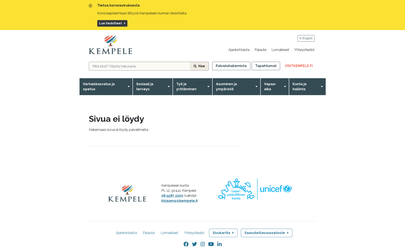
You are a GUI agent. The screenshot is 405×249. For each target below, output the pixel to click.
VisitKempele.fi (300, 67)
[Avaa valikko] (129, 86)
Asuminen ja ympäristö (226, 86)
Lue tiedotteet (110, 23)
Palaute (260, 50)
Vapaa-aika (270, 86)
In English (306, 38)
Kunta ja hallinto (299, 86)
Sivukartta (221, 233)
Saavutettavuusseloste (264, 233)
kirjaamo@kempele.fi (179, 201)
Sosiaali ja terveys (144, 86)
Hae (201, 66)
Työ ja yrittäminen (186, 86)
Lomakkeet (280, 50)
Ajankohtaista (239, 50)
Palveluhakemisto (231, 66)
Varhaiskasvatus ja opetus (99, 86)
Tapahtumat (266, 66)
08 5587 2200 (172, 196)
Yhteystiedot (304, 50)
